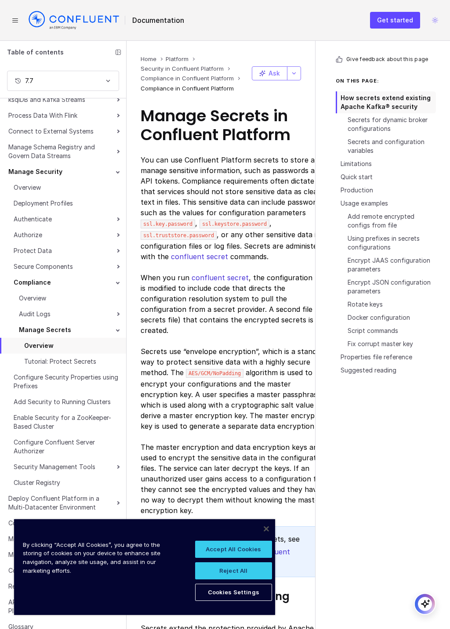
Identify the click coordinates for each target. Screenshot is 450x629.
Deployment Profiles (43, 203)
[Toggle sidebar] (118, 52)
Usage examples (364, 203)
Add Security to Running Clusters (62, 401)
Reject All (233, 570)
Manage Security (35, 171)
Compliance (32, 282)
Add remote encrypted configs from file (381, 221)
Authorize (28, 235)
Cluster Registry (37, 482)
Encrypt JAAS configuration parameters (389, 265)
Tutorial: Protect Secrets (60, 361)
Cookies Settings (233, 592)
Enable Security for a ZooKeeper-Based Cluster (62, 422)
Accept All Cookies (233, 549)
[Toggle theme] (435, 20)
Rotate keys (365, 304)
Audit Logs (35, 314)
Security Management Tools (54, 466)
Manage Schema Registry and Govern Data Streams (51, 151)
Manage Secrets (45, 329)
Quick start (357, 177)
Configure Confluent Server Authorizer (54, 446)
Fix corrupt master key (380, 343)
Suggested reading (368, 370)
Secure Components (43, 266)
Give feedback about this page (387, 59)
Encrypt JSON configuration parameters (389, 286)
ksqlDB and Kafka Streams (46, 99)
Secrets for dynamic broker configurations (388, 124)
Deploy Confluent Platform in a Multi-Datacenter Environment (53, 503)
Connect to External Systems (51, 131)
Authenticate (33, 219)
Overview (27, 187)
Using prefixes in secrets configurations (384, 243)
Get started (395, 20)
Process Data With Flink (42, 115)
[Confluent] (74, 20)
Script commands (373, 330)
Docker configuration (379, 317)
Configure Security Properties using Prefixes (66, 381)
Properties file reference (376, 357)
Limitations (356, 163)
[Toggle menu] (15, 20)
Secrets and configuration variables (386, 146)
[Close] (266, 528)
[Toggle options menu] (294, 73)
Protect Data (33, 250)
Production (357, 190)
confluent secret (199, 256)
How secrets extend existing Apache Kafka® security (386, 102)
